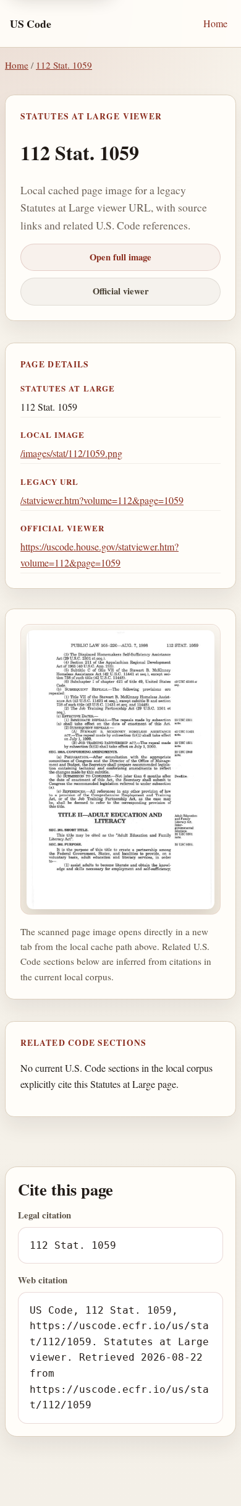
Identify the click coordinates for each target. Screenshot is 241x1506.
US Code (30, 23)
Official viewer (121, 291)
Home (215, 23)
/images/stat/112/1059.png (71, 453)
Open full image (120, 256)
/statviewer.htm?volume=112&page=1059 (102, 500)
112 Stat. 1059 (64, 65)
